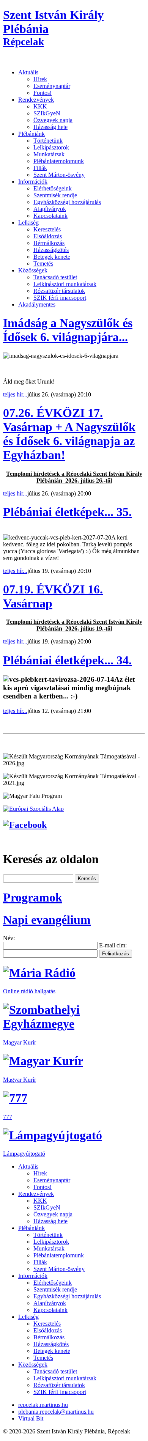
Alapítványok (49, 209)
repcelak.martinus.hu (43, 1405)
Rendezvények (36, 99)
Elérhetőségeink (52, 188)
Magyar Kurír (19, 1042)
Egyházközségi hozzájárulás (67, 202)
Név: (9, 938)
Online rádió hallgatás (29, 991)
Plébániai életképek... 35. (67, 512)
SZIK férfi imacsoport (59, 297)
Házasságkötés (51, 250)
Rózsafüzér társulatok (59, 291)
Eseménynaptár (51, 86)
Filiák (40, 168)
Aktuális (28, 72)
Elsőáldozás (47, 236)
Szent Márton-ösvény (59, 174)
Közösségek (32, 270)
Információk (32, 181)
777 (7, 1117)
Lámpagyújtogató (24, 1153)
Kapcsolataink (50, 215)
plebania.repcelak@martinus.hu (56, 1411)
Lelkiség (28, 222)
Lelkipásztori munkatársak (64, 284)
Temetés (43, 263)
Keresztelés (47, 229)
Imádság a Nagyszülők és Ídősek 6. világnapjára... (67, 330)
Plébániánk (31, 134)
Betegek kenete (51, 256)
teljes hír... (15, 394)
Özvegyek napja (52, 120)
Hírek (40, 79)
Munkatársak (49, 154)
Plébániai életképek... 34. (67, 660)
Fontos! (42, 93)
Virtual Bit (30, 1418)
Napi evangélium (47, 920)
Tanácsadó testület (55, 277)
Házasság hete (50, 127)
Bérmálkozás (49, 243)
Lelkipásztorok (51, 147)
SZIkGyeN (46, 113)
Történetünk (48, 140)
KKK (40, 106)
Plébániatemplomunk (58, 161)
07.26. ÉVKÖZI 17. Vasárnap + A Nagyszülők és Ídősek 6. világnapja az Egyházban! (69, 434)
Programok (32, 897)
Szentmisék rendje (55, 195)
